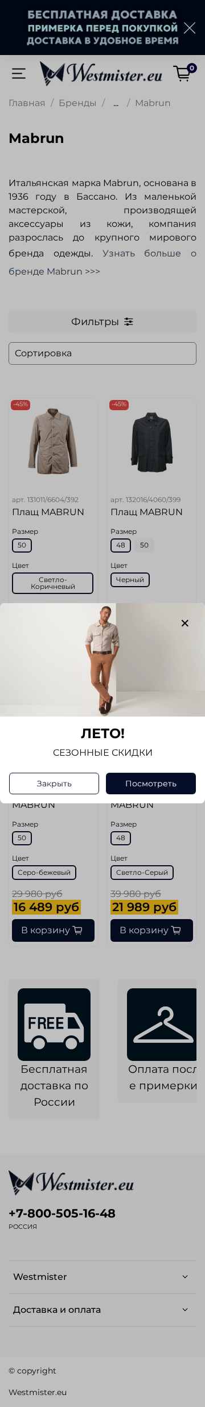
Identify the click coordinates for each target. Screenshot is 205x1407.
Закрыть (54, 784)
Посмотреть (151, 784)
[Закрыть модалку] (185, 623)
